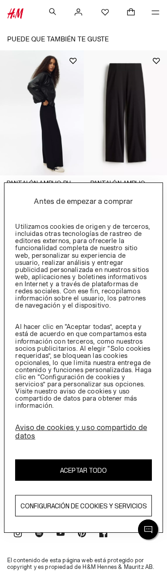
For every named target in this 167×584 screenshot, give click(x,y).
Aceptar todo (83, 470)
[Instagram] (18, 534)
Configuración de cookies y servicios (83, 506)
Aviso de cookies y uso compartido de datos (81, 431)
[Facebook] (103, 534)
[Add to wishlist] (73, 61)
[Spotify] (39, 534)
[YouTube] (60, 534)
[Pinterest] (82, 534)
